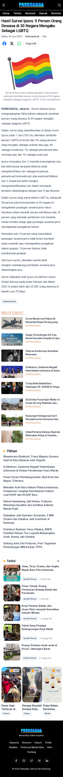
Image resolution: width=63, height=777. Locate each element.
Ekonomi (56, 13)
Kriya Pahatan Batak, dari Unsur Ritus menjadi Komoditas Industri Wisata (40, 609)
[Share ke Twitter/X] (12, 43)
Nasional (30, 13)
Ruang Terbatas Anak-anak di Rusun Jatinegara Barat (39, 647)
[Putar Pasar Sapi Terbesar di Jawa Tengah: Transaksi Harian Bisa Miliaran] (11, 684)
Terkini (17, 13)
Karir (49, 747)
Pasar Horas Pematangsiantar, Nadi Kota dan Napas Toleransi (31, 479)
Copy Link (31, 43)
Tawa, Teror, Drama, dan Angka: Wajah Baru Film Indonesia (40, 568)
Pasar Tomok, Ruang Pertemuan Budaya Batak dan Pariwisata (39, 590)
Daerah (43, 13)
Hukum (38, 742)
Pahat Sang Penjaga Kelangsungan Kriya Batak (37, 627)
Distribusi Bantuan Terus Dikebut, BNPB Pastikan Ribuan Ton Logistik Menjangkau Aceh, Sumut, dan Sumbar (29, 533)
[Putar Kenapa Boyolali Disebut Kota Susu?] (32, 684)
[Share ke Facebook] (4, 43)
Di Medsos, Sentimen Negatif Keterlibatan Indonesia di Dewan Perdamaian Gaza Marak (30, 468)
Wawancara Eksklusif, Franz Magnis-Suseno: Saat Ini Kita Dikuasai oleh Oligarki (31, 458)
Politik (48, 742)
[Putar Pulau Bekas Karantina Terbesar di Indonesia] (53, 684)
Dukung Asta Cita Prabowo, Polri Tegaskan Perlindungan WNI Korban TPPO (29, 545)
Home (6, 13)
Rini (45, 36)
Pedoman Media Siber (32, 747)
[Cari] (59, 5)
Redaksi (13, 747)
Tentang (31, 752)
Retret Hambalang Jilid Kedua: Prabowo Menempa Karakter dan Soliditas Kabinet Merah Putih (28, 505)
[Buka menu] (3, 5)
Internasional (9, 301)
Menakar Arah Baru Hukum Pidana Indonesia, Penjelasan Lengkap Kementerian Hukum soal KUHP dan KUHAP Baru (31, 491)
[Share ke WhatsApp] (19, 43)
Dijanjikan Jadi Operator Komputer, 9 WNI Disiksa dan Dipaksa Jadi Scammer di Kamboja (28, 519)
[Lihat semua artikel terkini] (57, 561)
